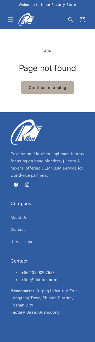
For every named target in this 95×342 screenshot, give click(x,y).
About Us (19, 217)
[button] (10, 19)
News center (22, 241)
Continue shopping (47, 87)
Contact (18, 229)
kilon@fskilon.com (39, 279)
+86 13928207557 (38, 272)
